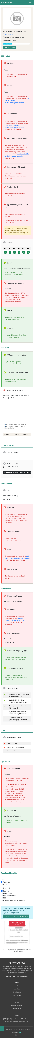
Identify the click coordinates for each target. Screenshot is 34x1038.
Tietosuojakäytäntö (17, 1005)
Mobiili (5, 884)
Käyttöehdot (17, 1008)
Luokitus (17, 989)
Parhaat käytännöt (9, 896)
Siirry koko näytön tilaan (17, 924)
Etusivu (17, 986)
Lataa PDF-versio (9, 48)
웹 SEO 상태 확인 (6, 2)
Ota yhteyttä (17, 995)
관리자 (17, 1035)
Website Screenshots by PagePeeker (17, 976)
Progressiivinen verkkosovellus (14, 900)
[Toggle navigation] (30, 2)
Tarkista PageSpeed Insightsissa (17, 916)
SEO (4, 898)
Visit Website (8, 34)
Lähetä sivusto (17, 992)
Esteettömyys (8, 893)
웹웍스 (21, 1032)
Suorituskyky (7, 891)
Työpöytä (6, 882)
